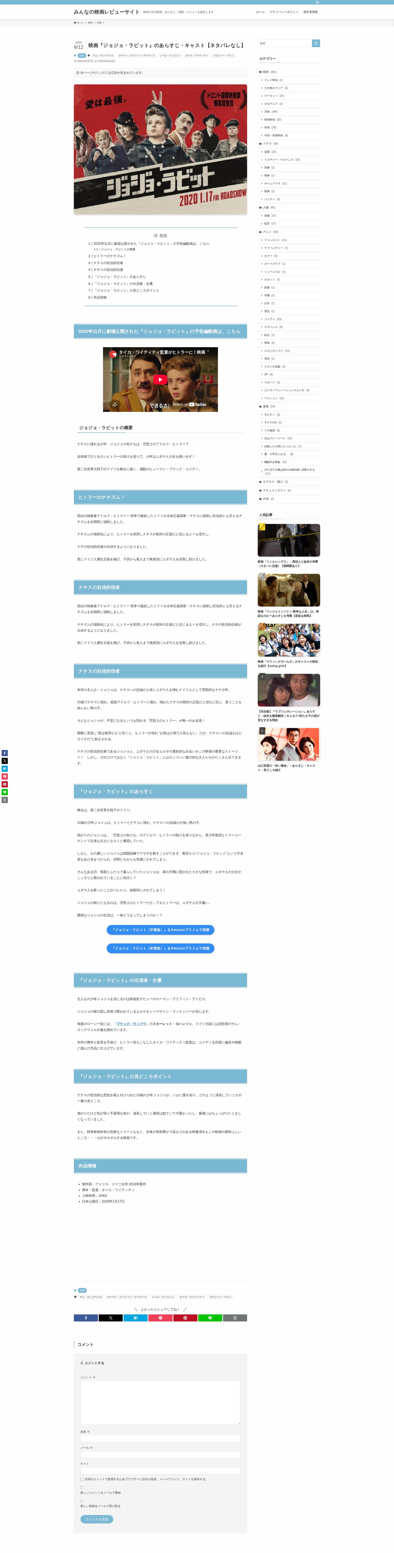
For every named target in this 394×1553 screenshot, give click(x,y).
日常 (269, 303)
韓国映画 (272, 119)
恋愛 (270, 151)
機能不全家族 (275, 462)
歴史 (269, 311)
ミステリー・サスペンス (282, 159)
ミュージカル (274, 271)
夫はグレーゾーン (278, 438)
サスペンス (273, 327)
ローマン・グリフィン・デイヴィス (137, 55)
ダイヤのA (273, 422)
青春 (269, 175)
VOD (268, 498)
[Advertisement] (160, 1246)
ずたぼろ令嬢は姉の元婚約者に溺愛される (289, 471)
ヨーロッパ (274, 95)
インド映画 (273, 80)
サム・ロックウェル (103, 55)
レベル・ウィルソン (170, 55)
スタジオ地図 (274, 366)
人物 (269, 207)
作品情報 (100, 297)
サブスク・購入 (275, 481)
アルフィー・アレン (223, 55)
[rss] (317, 2)
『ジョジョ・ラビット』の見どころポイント (126, 290)
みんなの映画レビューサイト (107, 11)
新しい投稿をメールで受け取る (100, 1506)
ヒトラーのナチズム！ (110, 256)
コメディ (272, 199)
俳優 (270, 215)
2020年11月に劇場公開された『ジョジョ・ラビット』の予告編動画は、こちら (151, 243)
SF (268, 374)
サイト (84, 1463)
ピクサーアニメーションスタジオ (286, 390)
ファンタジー (275, 240)
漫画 (269, 406)
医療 (269, 191)
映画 (269, 72)
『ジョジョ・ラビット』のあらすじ (120, 276)
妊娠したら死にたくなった (282, 446)
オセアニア (273, 103)
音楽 (269, 358)
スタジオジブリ (276, 350)
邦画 (270, 127)
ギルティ (272, 414)
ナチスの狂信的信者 (108, 263)
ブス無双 (272, 430)
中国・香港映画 (276, 135)
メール (86, 1447)
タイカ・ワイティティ (197, 55)
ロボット (272, 279)
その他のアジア (276, 88)
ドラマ (270, 143)
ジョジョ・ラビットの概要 (118, 249)
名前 (85, 1431)
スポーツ (272, 382)
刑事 (269, 167)
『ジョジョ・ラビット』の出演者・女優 (123, 283)
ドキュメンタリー (277, 490)
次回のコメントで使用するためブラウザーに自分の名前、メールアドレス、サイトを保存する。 (146, 1479)
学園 (269, 295)
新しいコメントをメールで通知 (100, 1492)
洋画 (82, 55)
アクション (274, 398)
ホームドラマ (275, 183)
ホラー (270, 255)
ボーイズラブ (274, 263)
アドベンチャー (276, 247)
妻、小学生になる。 (278, 454)
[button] (86, 1317)
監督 (270, 223)
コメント (88, 1377)
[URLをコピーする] (235, 1317)
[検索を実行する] (316, 43)
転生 (269, 335)
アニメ (270, 231)
